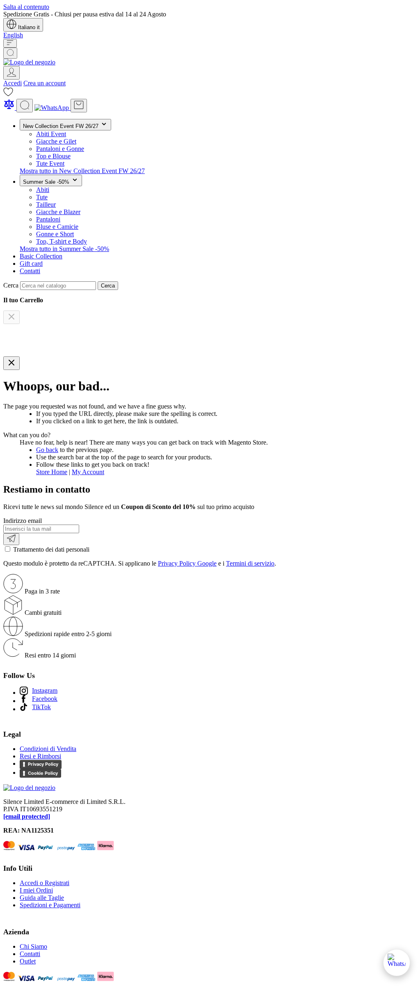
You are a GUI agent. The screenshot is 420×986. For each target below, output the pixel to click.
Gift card (31, 263)
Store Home (51, 471)
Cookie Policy (43, 773)
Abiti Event (51, 133)
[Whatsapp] (52, 107)
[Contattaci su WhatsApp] (396, 962)
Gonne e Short (55, 234)
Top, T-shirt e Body (61, 241)
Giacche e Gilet (56, 141)
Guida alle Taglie (42, 897)
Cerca (108, 286)
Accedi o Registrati (44, 882)
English (13, 35)
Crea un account (44, 83)
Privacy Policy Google (187, 563)
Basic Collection (41, 256)
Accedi (12, 83)
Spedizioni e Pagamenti (50, 905)
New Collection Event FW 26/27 (61, 126)
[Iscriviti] (11, 539)
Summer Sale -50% (47, 182)
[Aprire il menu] (10, 43)
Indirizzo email (22, 520)
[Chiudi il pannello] (11, 363)
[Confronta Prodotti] (9, 107)
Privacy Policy (43, 764)
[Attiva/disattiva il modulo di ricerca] (10, 53)
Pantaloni (48, 219)
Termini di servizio (250, 563)
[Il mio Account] (11, 73)
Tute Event (50, 163)
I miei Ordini (36, 890)
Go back (47, 449)
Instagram (44, 690)
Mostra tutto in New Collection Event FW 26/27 (82, 170)
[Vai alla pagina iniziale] (29, 62)
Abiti (42, 189)
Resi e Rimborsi (40, 756)
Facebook (44, 698)
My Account (88, 471)
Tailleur (46, 204)
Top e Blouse (53, 156)
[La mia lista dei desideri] (8, 94)
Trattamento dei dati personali (51, 549)
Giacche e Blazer (58, 211)
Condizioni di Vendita (48, 748)
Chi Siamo (33, 946)
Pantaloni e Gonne (60, 148)
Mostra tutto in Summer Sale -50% (64, 248)
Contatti (30, 270)
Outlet (28, 961)
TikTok (41, 706)
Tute (42, 197)
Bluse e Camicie (57, 226)
